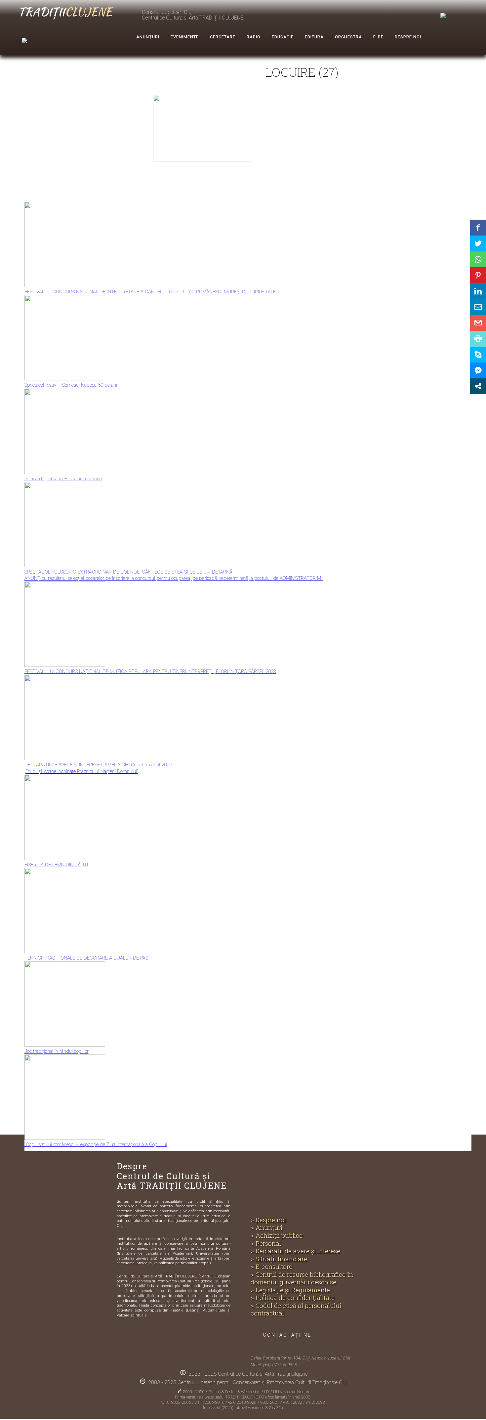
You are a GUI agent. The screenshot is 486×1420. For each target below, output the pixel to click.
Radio (254, 36)
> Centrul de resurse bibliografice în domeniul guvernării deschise (302, 1278)
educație (283, 36)
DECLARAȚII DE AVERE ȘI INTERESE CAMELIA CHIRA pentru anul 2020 (98, 765)
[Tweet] (478, 243)
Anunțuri (147, 36)
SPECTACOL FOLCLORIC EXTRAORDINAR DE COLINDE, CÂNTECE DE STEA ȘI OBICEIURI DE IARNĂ (128, 572)
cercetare (222, 36)
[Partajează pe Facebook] (478, 228)
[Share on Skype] (478, 355)
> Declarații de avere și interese (295, 1251)
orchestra (348, 36)
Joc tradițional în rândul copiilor (56, 1051)
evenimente (185, 36)
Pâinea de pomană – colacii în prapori (63, 479)
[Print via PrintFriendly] (478, 339)
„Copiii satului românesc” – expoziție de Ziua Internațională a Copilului (95, 1144)
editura (314, 36)
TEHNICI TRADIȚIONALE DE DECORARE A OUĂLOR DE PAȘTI (88, 958)
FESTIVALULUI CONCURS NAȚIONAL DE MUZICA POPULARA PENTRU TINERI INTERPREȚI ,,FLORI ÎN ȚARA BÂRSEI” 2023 (150, 671)
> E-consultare (271, 1266)
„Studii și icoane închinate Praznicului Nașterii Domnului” (81, 771)
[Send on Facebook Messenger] (478, 370)
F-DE (378, 36)
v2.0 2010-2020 (243, 1402)
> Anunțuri (266, 1227)
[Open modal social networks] (478, 386)
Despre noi (408, 36)
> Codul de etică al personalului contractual (296, 1309)
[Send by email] (478, 307)
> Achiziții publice (277, 1235)
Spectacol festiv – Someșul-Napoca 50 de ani (70, 385)
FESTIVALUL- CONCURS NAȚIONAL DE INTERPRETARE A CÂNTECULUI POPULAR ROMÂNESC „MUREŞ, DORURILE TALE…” (151, 292)
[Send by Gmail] (478, 323)
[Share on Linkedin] (478, 291)
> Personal (266, 1243)
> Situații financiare (279, 1259)
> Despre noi (268, 1220)
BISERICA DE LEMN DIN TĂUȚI (56, 865)
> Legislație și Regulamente (290, 1290)
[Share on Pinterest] (478, 275)
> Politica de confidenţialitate (293, 1298)
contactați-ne (287, 1335)
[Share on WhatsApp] (478, 259)
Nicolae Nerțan (296, 1392)
